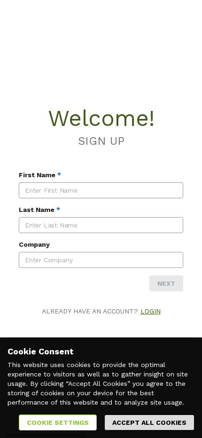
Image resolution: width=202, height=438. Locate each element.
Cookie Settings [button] (58, 422)
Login (150, 311)
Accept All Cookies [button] (149, 422)
